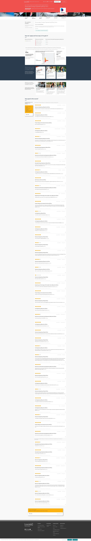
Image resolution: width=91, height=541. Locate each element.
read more (36, 28)
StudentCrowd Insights (49, 526)
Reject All (69, 539)
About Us (54, 525)
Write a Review (57, 1)
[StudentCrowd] (26, 1)
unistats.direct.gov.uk (63, 528)
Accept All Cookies (75, 539)
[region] (45, 539)
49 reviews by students (27, 9)
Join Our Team (55, 526)
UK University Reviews (41, 525)
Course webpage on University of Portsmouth (41, 30)
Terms (54, 528)
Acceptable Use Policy (56, 529)
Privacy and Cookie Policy (56, 532)
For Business (64, 1)
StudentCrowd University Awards (41, 527)
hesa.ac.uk (61, 526)
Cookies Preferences (56, 533)
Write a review (27, 114)
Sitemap (54, 535)
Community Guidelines (41, 530)
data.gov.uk (61, 525)
